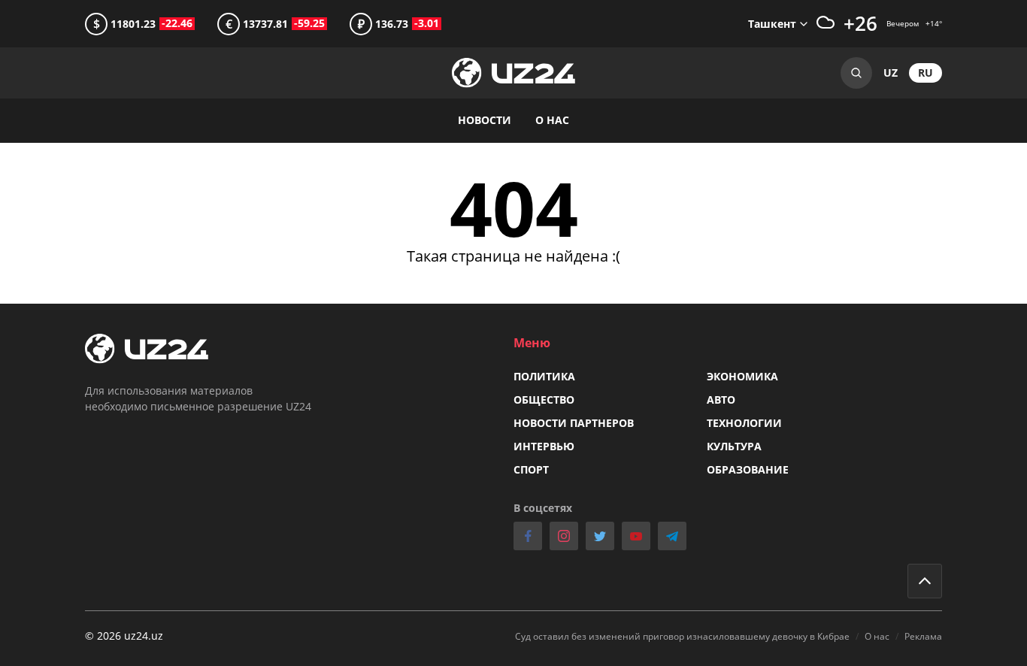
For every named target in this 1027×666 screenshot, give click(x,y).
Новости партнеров (574, 423)
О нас (552, 120)
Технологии (744, 423)
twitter (600, 536)
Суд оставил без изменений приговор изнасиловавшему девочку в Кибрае (682, 636)
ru (925, 72)
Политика (544, 376)
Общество (544, 399)
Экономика (742, 376)
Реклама (923, 636)
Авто (721, 399)
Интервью (544, 446)
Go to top (924, 581)
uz (890, 72)
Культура (734, 446)
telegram (672, 536)
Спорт (531, 469)
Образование (748, 469)
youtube (636, 536)
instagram (564, 536)
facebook (528, 536)
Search (856, 73)
